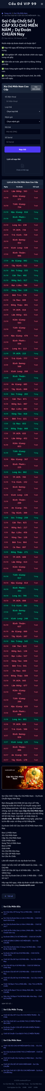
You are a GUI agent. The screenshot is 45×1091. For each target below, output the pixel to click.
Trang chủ (7, 13)
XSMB (24, 1087)
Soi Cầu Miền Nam (21, 13)
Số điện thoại (10, 97)
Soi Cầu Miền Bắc (8, 1084)
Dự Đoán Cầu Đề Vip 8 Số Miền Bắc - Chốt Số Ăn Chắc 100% (21, 954)
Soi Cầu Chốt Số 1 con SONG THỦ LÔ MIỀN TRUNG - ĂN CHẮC (22, 1022)
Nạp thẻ (22, 149)
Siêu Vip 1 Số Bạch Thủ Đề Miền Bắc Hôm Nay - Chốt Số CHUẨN (22, 997)
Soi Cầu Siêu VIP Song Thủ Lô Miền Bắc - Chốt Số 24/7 (21, 913)
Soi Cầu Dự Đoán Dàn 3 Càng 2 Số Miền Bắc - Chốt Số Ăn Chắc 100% (22, 948)
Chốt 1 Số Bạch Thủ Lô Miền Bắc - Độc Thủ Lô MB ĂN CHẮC (22, 985)
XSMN (36, 1087)
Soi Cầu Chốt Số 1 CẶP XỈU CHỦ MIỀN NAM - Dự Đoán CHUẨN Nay (23, 1071)
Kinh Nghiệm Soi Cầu (14, 1087)
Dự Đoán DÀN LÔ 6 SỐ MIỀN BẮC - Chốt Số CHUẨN (22, 937)
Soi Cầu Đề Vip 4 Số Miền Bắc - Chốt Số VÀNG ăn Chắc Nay (21, 966)
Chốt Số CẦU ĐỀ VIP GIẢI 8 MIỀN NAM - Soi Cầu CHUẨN (21, 1065)
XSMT (30, 1087)
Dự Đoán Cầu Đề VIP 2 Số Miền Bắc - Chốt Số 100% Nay (22, 973)
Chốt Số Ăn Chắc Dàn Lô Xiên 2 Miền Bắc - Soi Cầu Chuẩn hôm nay (22, 931)
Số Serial (8, 137)
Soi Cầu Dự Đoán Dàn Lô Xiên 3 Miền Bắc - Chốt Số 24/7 (22, 925)
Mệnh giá (9, 117)
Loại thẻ (8, 107)
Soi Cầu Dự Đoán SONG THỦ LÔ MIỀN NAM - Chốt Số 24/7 (22, 1053)
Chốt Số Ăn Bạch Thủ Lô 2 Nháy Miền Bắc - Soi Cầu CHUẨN (22, 991)
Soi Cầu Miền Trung (22, 1084)
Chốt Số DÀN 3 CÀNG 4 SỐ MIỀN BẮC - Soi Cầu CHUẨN (20, 942)
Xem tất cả (6, 1003)
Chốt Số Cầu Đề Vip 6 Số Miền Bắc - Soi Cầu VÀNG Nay (22, 960)
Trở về (10, 896)
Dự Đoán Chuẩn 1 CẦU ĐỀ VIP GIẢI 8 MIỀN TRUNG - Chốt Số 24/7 (22, 1028)
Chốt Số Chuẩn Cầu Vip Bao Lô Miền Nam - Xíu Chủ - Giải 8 (23, 1059)
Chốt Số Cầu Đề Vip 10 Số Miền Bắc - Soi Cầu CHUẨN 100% (23, 979)
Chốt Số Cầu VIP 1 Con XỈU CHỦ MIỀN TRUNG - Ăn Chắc (21, 1016)
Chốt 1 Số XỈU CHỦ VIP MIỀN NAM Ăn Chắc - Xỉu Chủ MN (22, 1047)
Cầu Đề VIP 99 (23, 4)
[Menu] (42, 4)
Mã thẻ (8, 127)
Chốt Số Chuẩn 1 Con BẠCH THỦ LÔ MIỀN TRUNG (21, 1034)
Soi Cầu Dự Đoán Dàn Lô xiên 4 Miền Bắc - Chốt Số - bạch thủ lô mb (22, 919)
